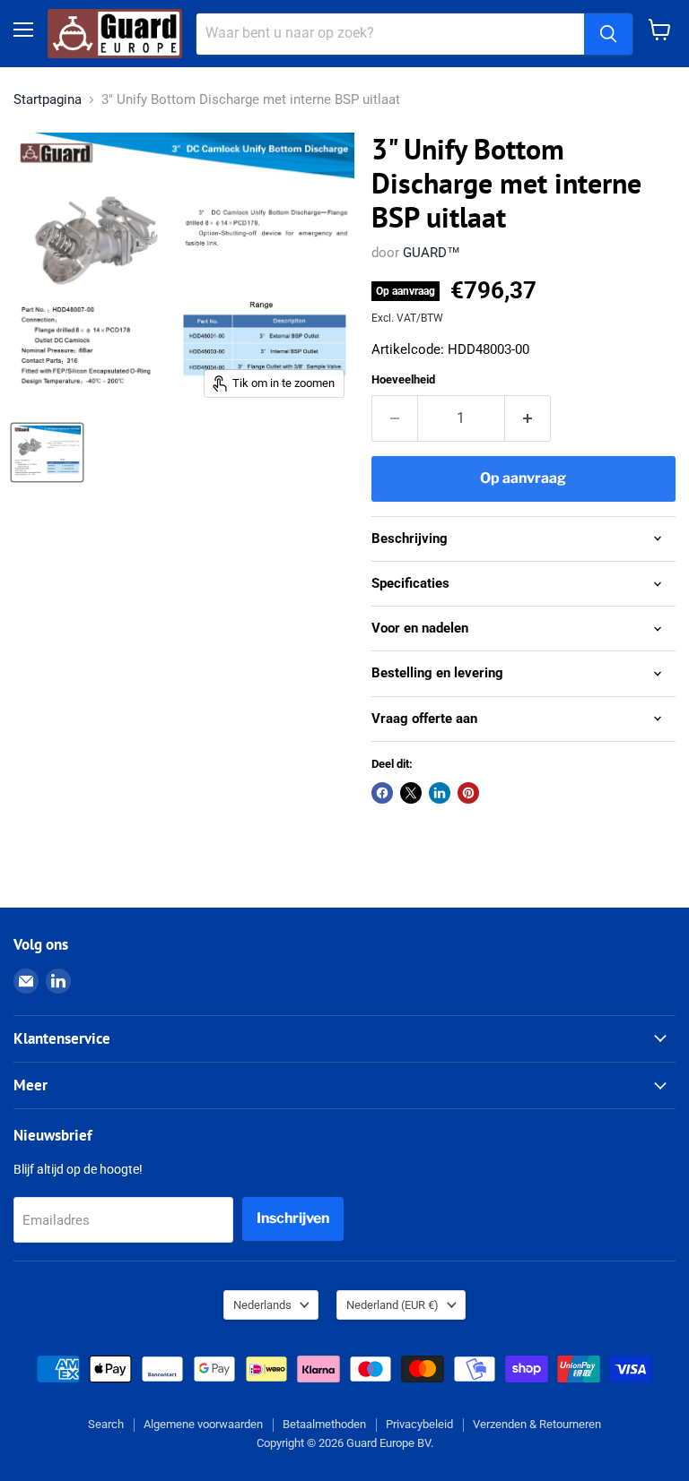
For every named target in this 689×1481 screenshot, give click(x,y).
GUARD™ (431, 253)
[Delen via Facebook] (382, 793)
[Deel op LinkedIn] (439, 793)
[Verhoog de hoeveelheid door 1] (528, 418)
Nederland (392, 1305)
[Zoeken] (608, 34)
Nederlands (262, 1305)
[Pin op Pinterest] (468, 793)
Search (106, 1424)
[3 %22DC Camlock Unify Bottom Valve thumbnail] (47, 452)
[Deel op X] (411, 793)
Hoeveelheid (403, 379)
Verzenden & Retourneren (537, 1424)
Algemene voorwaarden (203, 1424)
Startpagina (47, 100)
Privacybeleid (419, 1424)
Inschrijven (293, 1218)
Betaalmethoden (324, 1424)
